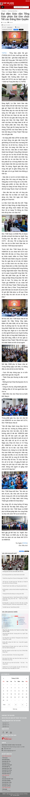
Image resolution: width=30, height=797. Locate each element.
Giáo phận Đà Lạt (6, 763)
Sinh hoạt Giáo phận (12, 11)
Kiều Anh (11, 22)
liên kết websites (6, 754)
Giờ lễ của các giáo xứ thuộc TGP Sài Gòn (14, 718)
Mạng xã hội (5, 729)
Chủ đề (4, 27)
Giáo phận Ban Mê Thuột (7, 778)
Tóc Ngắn (5, 22)
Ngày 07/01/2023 (6, 25)
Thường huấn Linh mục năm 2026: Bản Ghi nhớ (12, 571)
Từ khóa (18, 27)
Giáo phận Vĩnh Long (6, 771)
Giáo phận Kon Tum (6, 784)
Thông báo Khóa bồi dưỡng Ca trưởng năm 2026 (13, 593)
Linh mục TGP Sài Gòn (8, 715)
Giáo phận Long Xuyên (7, 764)
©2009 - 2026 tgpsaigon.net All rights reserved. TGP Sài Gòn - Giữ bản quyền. (15, 794)
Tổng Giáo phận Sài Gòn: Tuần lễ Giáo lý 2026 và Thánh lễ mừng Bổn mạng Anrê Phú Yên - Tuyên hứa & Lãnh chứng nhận (15, 599)
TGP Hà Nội (4, 789)
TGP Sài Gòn (5, 757)
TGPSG (4, 53)
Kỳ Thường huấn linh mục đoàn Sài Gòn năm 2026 (13, 574)
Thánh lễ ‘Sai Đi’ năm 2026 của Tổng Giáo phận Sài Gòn (14, 586)
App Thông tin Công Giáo (8, 735)
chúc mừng (10, 27)
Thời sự (3, 11)
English (28, 1)
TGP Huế (4, 777)
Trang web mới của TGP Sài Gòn (11, 720)
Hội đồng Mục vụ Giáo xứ (7, 29)
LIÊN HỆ (4, 742)
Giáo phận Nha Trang (6, 782)
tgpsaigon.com (5, 724)
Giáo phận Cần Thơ (6, 761)
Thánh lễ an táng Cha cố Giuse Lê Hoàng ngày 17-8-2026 (14, 578)
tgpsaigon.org (5, 726)
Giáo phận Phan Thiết (7, 768)
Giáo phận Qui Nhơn (6, 785)
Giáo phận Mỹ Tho (6, 766)
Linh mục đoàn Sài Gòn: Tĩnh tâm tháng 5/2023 (12, 654)
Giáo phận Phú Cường (7, 770)
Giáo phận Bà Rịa (5, 759)
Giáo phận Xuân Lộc (6, 773)
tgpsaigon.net (5, 722)
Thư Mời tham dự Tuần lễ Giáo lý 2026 (10, 607)
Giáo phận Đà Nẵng (6, 780)
